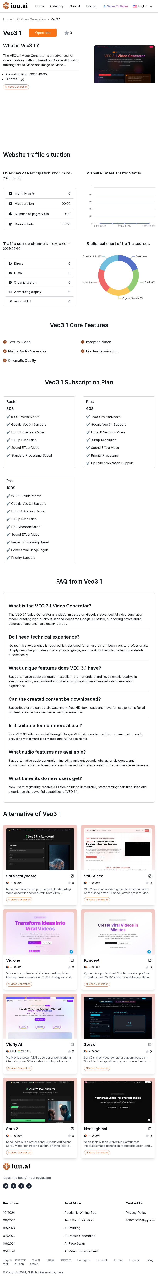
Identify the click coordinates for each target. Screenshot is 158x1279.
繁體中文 (66, 1260)
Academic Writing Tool (80, 1213)
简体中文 (20, 1260)
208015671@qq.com (140, 1220)
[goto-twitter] (5, 1186)
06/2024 (9, 1243)
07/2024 (9, 1236)
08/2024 (9, 1228)
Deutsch (118, 1260)
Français (134, 1260)
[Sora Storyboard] (72, 876)
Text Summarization (79, 1220)
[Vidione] (72, 960)
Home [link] (39, 6)
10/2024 (9, 1213)
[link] (16, 5)
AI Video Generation (31, 19)
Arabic (34, 1263)
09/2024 (9, 1220)
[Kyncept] (150, 960)
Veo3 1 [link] (55, 19)
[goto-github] (29, 1186)
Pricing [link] (91, 6)
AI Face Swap (74, 1243)
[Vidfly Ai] (72, 1044)
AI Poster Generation (79, 1236)
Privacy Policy (136, 1213)
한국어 (36, 1260)
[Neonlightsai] (150, 1129)
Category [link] (57, 6)
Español (102, 1260)
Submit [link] (75, 6)
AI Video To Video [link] (116, 6)
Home (7, 19)
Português (84, 1260)
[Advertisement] (79, 116)
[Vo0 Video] (150, 876)
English (142, 6)
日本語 (50, 1260)
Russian (19, 1263)
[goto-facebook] (13, 1186)
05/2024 (9, 1251)
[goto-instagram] (21, 1186)
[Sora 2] (72, 1129)
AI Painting (72, 1228)
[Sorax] (150, 1044)
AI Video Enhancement (81, 1251)
